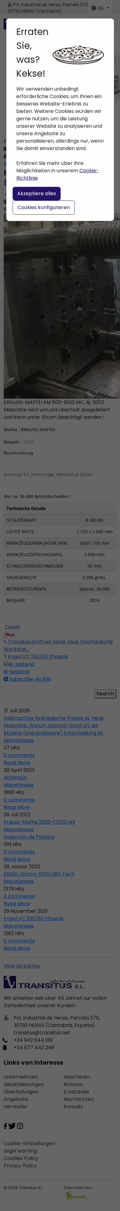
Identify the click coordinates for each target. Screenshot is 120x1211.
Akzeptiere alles (36, 193)
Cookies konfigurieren (44, 207)
